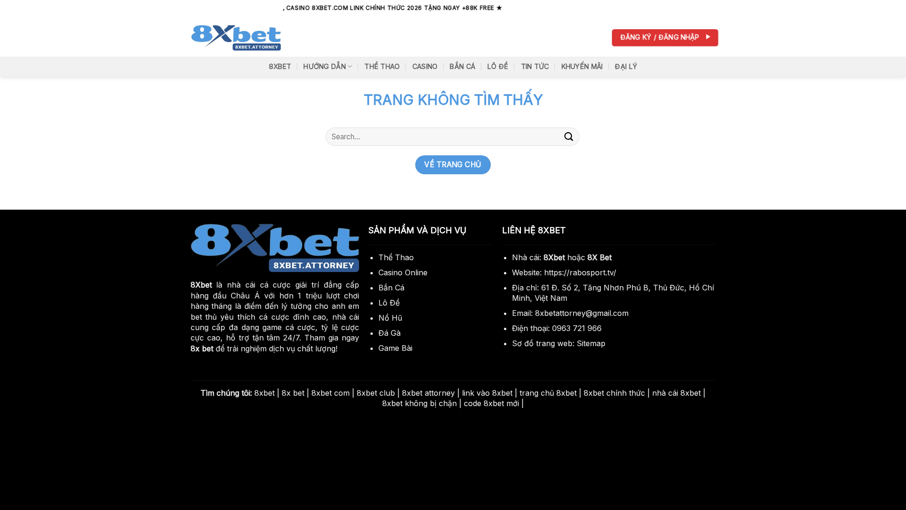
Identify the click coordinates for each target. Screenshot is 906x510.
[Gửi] (569, 137)
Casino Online (403, 272)
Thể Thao (382, 66)
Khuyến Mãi (582, 66)
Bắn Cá (462, 66)
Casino (425, 66)
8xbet (280, 66)
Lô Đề (497, 66)
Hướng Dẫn (324, 66)
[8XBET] (236, 38)
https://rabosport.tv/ (580, 272)
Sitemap (591, 343)
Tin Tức (535, 66)
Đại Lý (626, 66)
